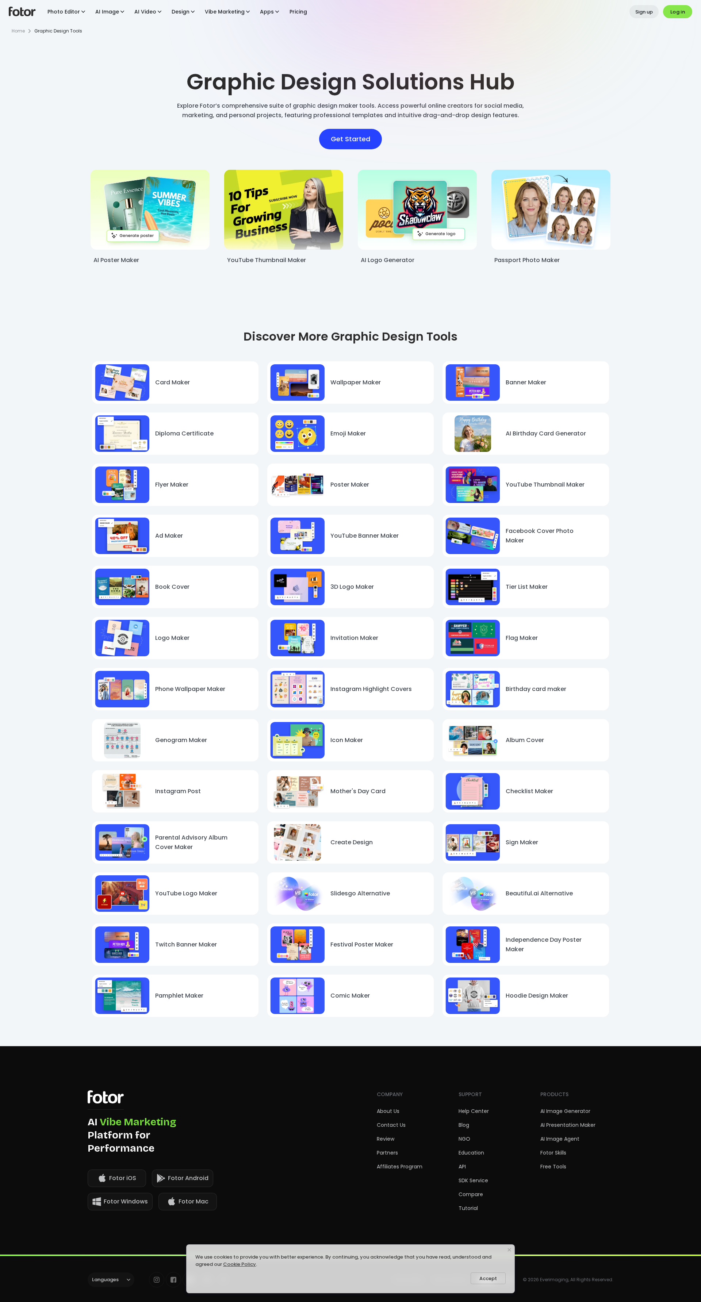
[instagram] (156, 1279)
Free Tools (553, 1166)
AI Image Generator (565, 1111)
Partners (387, 1152)
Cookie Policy (239, 1264)
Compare (471, 1194)
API (462, 1166)
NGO (464, 1138)
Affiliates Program (399, 1166)
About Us (388, 1111)
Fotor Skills (553, 1152)
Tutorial (468, 1208)
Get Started (350, 138)
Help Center (474, 1111)
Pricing (298, 11)
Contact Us (391, 1125)
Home (18, 31)
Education (471, 1152)
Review (385, 1138)
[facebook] (173, 1279)
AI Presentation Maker (567, 1125)
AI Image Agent (559, 1138)
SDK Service (473, 1180)
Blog (464, 1125)
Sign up (644, 11)
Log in (677, 11)
